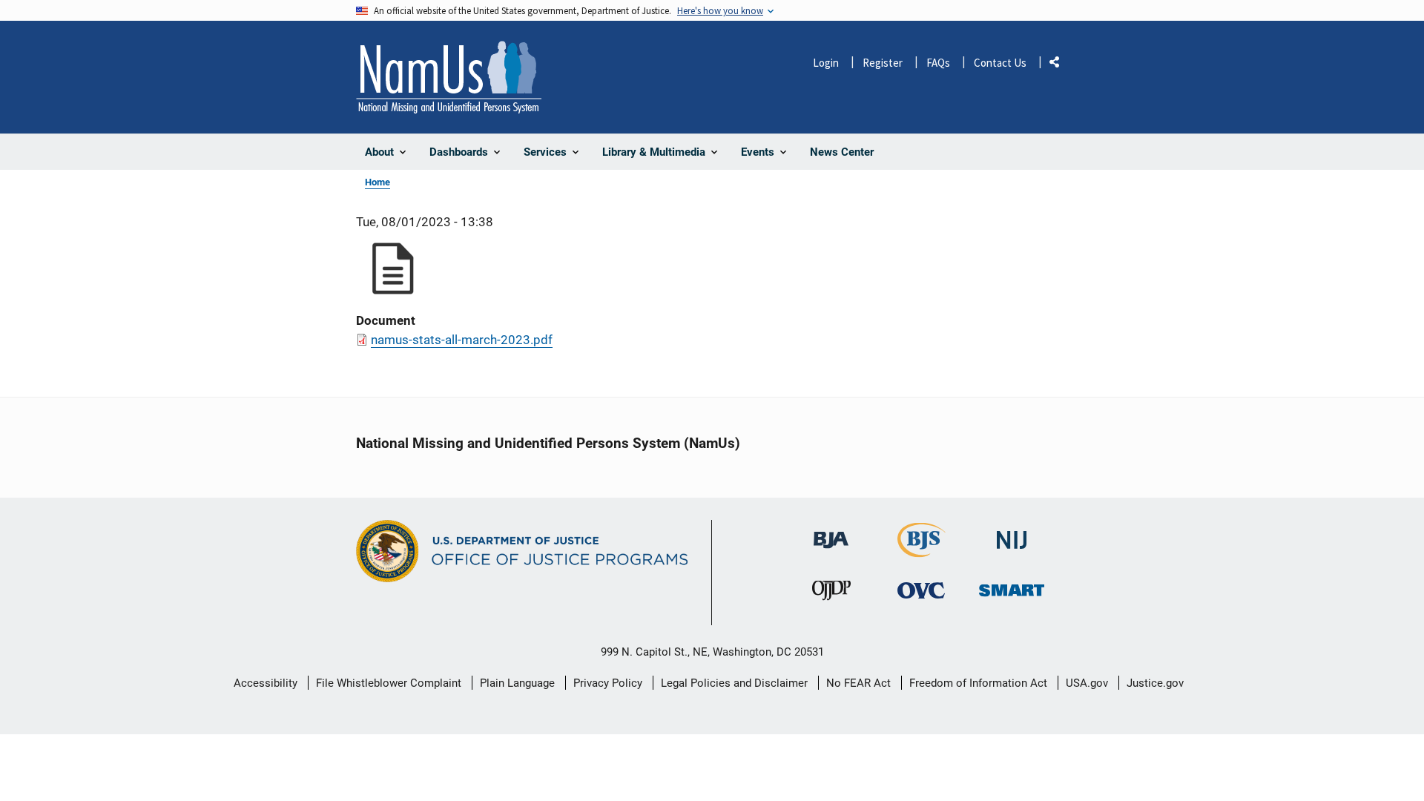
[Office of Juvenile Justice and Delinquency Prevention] (831, 594)
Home (377, 182)
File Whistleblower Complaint (388, 683)
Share (1060, 65)
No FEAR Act (858, 683)
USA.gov (1087, 683)
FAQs (938, 63)
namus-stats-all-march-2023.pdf (462, 339)
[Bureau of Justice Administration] (831, 533)
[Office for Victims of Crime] (921, 590)
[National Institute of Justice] (1011, 534)
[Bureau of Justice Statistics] (921, 551)
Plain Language (517, 683)
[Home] (448, 77)
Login (826, 63)
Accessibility (265, 683)
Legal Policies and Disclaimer (734, 683)
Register (883, 63)
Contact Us (1000, 63)
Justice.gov (1155, 683)
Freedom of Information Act (978, 683)
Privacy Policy (607, 683)
